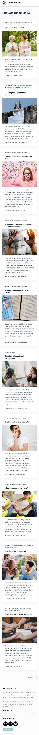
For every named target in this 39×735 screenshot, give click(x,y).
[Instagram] (10, 723)
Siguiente (30, 677)
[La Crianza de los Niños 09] (19, 567)
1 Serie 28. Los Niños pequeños (14, 545)
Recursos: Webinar (25, 24)
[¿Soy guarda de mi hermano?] (19, 504)
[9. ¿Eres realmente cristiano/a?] (19, 438)
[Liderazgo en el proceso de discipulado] (19, 111)
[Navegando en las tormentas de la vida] (19, 174)
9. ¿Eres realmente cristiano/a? (17, 422)
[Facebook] (5, 723)
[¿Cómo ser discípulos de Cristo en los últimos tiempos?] (19, 242)
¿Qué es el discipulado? (14, 28)
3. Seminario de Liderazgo (13, 85)
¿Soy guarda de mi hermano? (16, 488)
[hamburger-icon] (34, 714)
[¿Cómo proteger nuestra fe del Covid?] (19, 308)
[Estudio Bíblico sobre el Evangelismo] (19, 374)
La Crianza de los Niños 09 (15, 551)
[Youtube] (15, 723)
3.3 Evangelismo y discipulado (14, 608)
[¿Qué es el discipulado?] (19, 43)
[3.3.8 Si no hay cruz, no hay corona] (19, 630)
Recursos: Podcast (21, 418)
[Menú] (36, 3)
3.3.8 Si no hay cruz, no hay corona (18, 614)
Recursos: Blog (14, 24)
